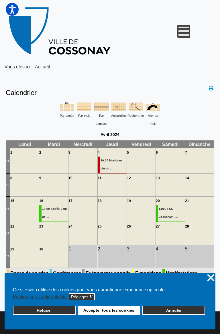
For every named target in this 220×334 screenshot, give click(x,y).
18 (100, 201)
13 (158, 178)
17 (70, 201)
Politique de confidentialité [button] (40, 296)
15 (7, 185)
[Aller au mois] (153, 106)
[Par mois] (84, 106)
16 (7, 209)
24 (70, 226)
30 (41, 249)
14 (7, 161)
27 (158, 226)
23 (41, 226)
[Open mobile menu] (183, 31)
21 (187, 201)
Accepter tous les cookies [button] (108, 310)
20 (158, 201)
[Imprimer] (211, 88)
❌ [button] (211, 278)
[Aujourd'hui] (118, 106)
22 (12, 226)
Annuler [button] (174, 310)
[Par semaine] (101, 106)
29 (12, 249)
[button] (12, 9)
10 (70, 178)
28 (187, 226)
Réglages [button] (82, 297)
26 (129, 226)
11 (99, 178)
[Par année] (67, 106)
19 (129, 201)
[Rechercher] (136, 106)
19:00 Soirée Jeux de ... (55, 212)
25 (100, 226)
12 (129, 178)
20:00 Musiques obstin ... (112, 164)
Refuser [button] (44, 310)
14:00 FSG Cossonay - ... (168, 212)
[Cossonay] (60, 31)
